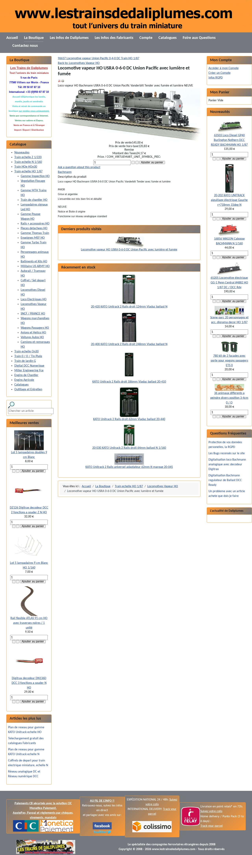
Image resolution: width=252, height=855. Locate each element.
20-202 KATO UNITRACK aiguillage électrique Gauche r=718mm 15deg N (229, 200)
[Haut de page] (245, 848)
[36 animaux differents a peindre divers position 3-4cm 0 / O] (229, 387)
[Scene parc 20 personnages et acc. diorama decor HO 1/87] (229, 310)
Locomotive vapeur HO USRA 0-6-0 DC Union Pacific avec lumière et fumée (129, 249)
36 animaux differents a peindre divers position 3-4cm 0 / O (229, 398)
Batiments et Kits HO (34, 261)
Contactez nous (25, 46)
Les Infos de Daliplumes (69, 38)
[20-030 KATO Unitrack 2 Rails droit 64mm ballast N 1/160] (129, 435)
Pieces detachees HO (34, 228)
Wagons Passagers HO (35, 327)
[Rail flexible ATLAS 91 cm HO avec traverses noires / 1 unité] (29, 601)
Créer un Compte (219, 73)
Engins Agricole (24, 380)
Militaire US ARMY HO (35, 266)
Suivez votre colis (211, 811)
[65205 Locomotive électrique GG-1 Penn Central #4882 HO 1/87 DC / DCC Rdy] (229, 268)
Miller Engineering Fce (29, 370)
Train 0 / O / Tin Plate (28, 356)
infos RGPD (215, 77)
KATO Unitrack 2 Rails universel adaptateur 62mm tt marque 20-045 (129, 467)
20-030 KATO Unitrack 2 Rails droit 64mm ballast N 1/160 (129, 448)
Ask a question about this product (79, 167)
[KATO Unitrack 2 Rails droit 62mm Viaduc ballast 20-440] (129, 402)
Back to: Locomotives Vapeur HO (79, 63)
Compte (145, 38)
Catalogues (167, 38)
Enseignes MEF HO (33, 237)
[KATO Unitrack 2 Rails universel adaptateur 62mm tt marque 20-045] (129, 459)
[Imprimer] (62, 81)
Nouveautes (21, 152)
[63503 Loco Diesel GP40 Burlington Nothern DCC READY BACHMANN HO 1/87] (229, 126)
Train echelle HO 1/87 (28, 171)
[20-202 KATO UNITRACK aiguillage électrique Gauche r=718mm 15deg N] (229, 178)
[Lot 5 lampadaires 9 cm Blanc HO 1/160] (29, 545)
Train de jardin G (25, 361)
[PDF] (59, 81)
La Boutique (34, 38)
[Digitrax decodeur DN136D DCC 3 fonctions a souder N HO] (29, 661)
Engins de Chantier (26, 375)
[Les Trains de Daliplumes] (102, 825)
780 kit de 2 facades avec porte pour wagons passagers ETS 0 (229, 360)
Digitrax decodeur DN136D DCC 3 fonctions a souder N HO (29, 683)
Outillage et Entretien (28, 389)
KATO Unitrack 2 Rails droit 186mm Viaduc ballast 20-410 (129, 381)
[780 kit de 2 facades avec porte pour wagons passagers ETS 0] (229, 347)
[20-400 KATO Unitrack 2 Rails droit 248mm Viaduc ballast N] (129, 327)
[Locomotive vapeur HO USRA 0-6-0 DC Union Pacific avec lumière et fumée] (129, 242)
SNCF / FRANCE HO (33, 313)
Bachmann (64, 172)
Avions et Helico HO (33, 332)
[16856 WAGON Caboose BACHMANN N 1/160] (229, 230)
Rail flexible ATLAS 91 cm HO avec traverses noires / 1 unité (28, 623)
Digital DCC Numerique (29, 365)
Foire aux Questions (199, 38)
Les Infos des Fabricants (114, 38)
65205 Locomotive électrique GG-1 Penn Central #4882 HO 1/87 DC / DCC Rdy (229, 282)
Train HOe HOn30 (25, 166)
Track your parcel (211, 826)
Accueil (12, 38)
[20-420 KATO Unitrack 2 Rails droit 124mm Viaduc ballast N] (129, 289)
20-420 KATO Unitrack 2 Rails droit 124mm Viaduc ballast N (129, 306)
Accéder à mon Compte (223, 68)
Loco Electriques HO (33, 299)
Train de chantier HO (34, 200)
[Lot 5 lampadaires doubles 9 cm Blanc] (29, 440)
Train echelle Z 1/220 (28, 157)
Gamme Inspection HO (35, 176)
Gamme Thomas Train (35, 233)
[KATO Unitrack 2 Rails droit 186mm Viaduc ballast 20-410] (129, 364)
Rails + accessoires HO (35, 223)
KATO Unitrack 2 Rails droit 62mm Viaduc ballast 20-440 (129, 419)
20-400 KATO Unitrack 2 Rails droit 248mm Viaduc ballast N (129, 344)
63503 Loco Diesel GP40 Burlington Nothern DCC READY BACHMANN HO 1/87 (229, 140)
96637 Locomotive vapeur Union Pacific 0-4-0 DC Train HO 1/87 (98, 58)
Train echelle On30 (26, 351)
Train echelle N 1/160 (28, 162)
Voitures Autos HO (32, 337)
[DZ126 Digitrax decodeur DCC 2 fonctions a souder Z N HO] (29, 490)
